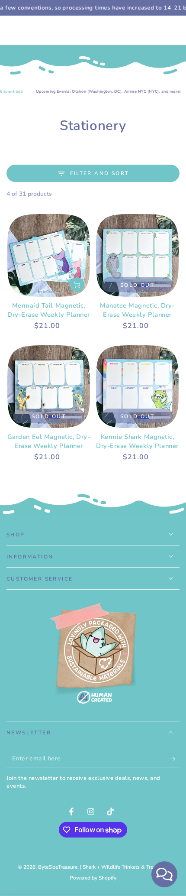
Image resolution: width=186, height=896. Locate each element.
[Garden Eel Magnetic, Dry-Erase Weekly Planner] (48, 387)
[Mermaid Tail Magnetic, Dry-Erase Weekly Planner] (48, 255)
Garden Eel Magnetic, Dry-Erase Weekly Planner (48, 441)
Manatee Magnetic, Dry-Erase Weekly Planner (137, 310)
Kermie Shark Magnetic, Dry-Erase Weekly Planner (137, 441)
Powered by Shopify (93, 877)
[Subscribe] (175, 759)
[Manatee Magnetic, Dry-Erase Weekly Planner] (137, 255)
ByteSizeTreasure (57, 867)
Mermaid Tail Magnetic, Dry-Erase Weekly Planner (48, 310)
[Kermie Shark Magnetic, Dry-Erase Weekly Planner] (137, 387)
